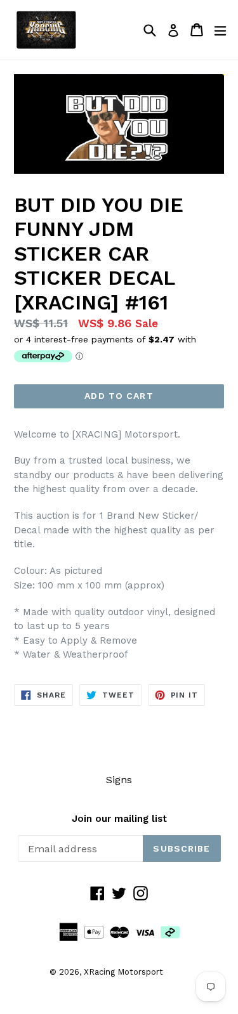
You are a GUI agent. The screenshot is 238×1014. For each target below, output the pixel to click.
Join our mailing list (119, 818)
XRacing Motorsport (123, 972)
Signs (119, 780)
